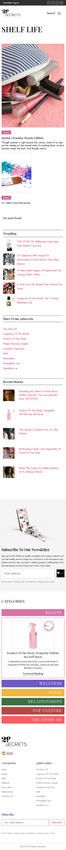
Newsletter (8, 358)
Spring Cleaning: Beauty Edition (22, 138)
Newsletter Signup (11, 2)
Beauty (6, 132)
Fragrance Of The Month (16, 334)
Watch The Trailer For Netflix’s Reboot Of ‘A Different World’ (39, 470)
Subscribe (57, 822)
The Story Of (10, 329)
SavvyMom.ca (10, 368)
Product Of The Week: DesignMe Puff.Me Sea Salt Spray (36, 412)
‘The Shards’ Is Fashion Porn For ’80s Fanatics (38, 431)
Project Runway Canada (15, 343)
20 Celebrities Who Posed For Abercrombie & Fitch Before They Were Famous (38, 260)
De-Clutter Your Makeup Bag (16, 202)
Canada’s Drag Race (14, 348)
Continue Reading (33, 673)
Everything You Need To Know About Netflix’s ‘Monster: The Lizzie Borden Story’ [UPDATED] (38, 395)
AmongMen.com (11, 363)
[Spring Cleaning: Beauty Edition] (33, 86)
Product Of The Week (14, 339)
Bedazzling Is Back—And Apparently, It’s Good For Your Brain (40, 450)
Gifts (5, 353)
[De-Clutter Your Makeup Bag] (16, 173)
